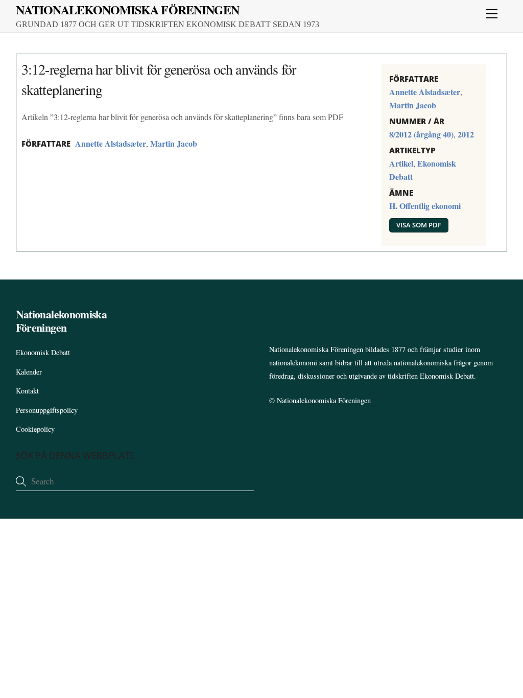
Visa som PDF (418, 224)
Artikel (401, 163)
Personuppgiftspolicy (47, 410)
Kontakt (27, 390)
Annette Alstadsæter (110, 143)
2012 (466, 134)
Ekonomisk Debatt (43, 352)
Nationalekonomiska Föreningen (324, 400)
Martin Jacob (173, 143)
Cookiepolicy (35, 429)
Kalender (29, 372)
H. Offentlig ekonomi (425, 206)
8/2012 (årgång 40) (421, 134)
